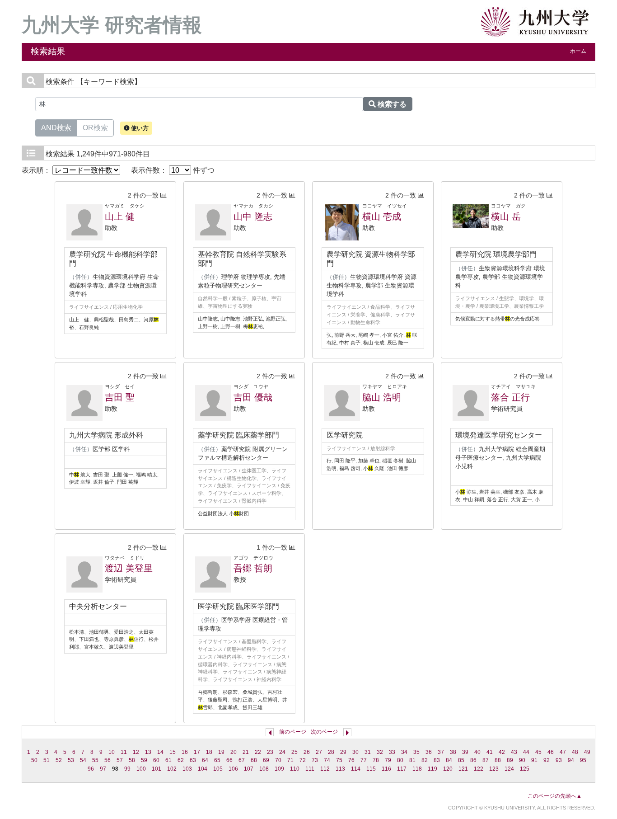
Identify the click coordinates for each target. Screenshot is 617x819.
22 (258, 752)
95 (583, 760)
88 (498, 760)
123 (494, 769)
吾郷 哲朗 (253, 568)
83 (437, 760)
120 (448, 769)
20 (233, 752)
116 (386, 769)
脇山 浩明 (381, 397)
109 (279, 769)
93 (559, 760)
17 (197, 752)
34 (404, 752)
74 (327, 760)
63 (193, 760)
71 (290, 760)
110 (294, 769)
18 (209, 752)
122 (478, 769)
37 (441, 752)
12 (136, 752)
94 (571, 760)
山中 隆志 (253, 216)
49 (587, 752)
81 (412, 760)
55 (95, 760)
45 (538, 752)
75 (339, 760)
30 (355, 752)
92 (546, 760)
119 (432, 769)
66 (229, 760)
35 (416, 752)
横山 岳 (506, 216)
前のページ (292, 732)
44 (526, 752)
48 (575, 752)
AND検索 (56, 128)
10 (111, 752)
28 (331, 752)
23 (270, 752)
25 (294, 752)
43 (514, 752)
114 (355, 769)
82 (424, 760)
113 (340, 769)
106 (233, 769)
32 (380, 752)
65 (217, 760)
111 (309, 769)
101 (156, 769)
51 (46, 760)
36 (428, 752)
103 (187, 769)
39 (465, 752)
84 (449, 760)
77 (363, 760)
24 (282, 752)
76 (351, 760)
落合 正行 (510, 397)
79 (388, 760)
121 (463, 769)
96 (91, 769)
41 (489, 752)
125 (524, 769)
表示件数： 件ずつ (173, 170)
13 (148, 752)
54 (83, 760)
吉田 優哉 (253, 397)
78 (376, 760)
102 (172, 769)
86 (473, 760)
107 (248, 769)
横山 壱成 (381, 216)
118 (417, 769)
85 (461, 760)
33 (392, 752)
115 (371, 769)
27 (319, 752)
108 (264, 769)
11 (124, 752)
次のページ (324, 732)
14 (160, 752)
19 (221, 752)
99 (127, 769)
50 (34, 760)
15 (172, 752)
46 (550, 752)
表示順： (37, 170)
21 (246, 752)
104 (202, 769)
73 (315, 760)
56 (107, 760)
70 (278, 760)
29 (343, 752)
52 (59, 760)
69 (266, 760)
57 (120, 760)
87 (485, 760)
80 (400, 760)
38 (453, 752)
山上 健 (120, 216)
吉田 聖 (120, 397)
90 (522, 760)
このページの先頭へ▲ (555, 796)
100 (141, 769)
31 (368, 752)
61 (168, 760)
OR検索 (95, 128)
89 (510, 760)
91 (534, 760)
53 (71, 760)
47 (563, 752)
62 (181, 760)
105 (218, 769)
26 (307, 752)
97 (103, 769)
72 (302, 760)
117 (402, 769)
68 (254, 760)
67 (241, 760)
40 (477, 752)
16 (185, 752)
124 (509, 769)
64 (205, 760)
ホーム (578, 51)
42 (502, 752)
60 (156, 760)
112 (325, 769)
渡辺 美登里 (129, 568)
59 (144, 760)
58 (132, 760)
